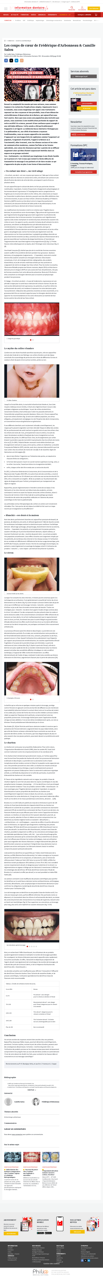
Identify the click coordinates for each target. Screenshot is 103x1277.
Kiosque (59, 1250)
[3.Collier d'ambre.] (31, 381)
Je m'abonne (93, 8)
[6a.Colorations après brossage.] (31, 925)
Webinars (59, 1260)
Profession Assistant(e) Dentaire (40, 1260)
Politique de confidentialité (88, 1254)
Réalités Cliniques (37, 1250)
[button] (56, 322)
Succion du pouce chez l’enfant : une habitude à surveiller (30, 1172)
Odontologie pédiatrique (23, 41)
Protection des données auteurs (89, 1258)
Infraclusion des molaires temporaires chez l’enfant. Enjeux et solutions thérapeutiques (12, 1173)
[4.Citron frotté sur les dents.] (31, 574)
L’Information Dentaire (38, 1248)
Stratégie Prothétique (38, 1252)
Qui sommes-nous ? (86, 1248)
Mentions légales (85, 1252)
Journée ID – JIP (65, 15)
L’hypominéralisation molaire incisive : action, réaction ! (50, 1173)
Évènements (52, 15)
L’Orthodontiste (36, 1262)
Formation (25, 15)
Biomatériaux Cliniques (38, 1258)
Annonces (42, 15)
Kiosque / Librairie (84, 15)
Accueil (5, 40)
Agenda (59, 1256)
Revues (6, 15)
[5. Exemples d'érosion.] (31, 678)
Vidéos (33, 15)
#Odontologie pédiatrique (12, 1117)
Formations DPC (12, 1260)
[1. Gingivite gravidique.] (31, 319)
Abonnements (60, 1248)
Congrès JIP (60, 1262)
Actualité (14, 15)
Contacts (83, 1250)
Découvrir (77, 1232)
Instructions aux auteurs (87, 1256)
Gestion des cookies (51, 1263)
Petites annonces (12, 1258)
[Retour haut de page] (99, 1272)
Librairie (59, 1252)
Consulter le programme (83, 172)
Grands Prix (60, 1258)
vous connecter (17, 1134)
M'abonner (87, 108)
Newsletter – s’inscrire (13, 1254)
